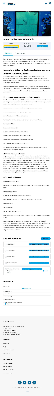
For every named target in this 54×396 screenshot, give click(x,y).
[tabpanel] (27, 145)
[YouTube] (20, 382)
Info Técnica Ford (7, 366)
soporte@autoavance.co (14, 334)
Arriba (27, 391)
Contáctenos (6, 353)
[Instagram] (34, 382)
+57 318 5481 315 (11, 332)
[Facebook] (24, 382)
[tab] (8, 53)
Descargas (6, 343)
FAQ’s (4, 347)
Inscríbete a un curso (8, 350)
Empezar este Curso (43, 46)
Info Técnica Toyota (8, 370)
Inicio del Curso (6, 286)
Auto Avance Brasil (8, 363)
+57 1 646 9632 (13, 330)
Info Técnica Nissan (8, 373)
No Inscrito (11, 45)
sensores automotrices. (24, 112)
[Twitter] (29, 382)
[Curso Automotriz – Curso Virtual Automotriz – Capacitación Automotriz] (10, 3)
